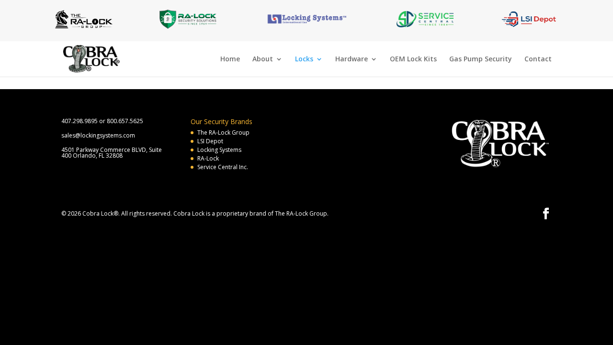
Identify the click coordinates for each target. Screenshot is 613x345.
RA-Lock (208, 158)
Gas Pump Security (480, 59)
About (262, 59)
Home (230, 59)
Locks (304, 59)
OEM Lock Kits (413, 59)
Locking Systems (219, 150)
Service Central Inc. (222, 167)
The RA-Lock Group (223, 132)
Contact (538, 59)
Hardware (351, 59)
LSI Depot (210, 141)
